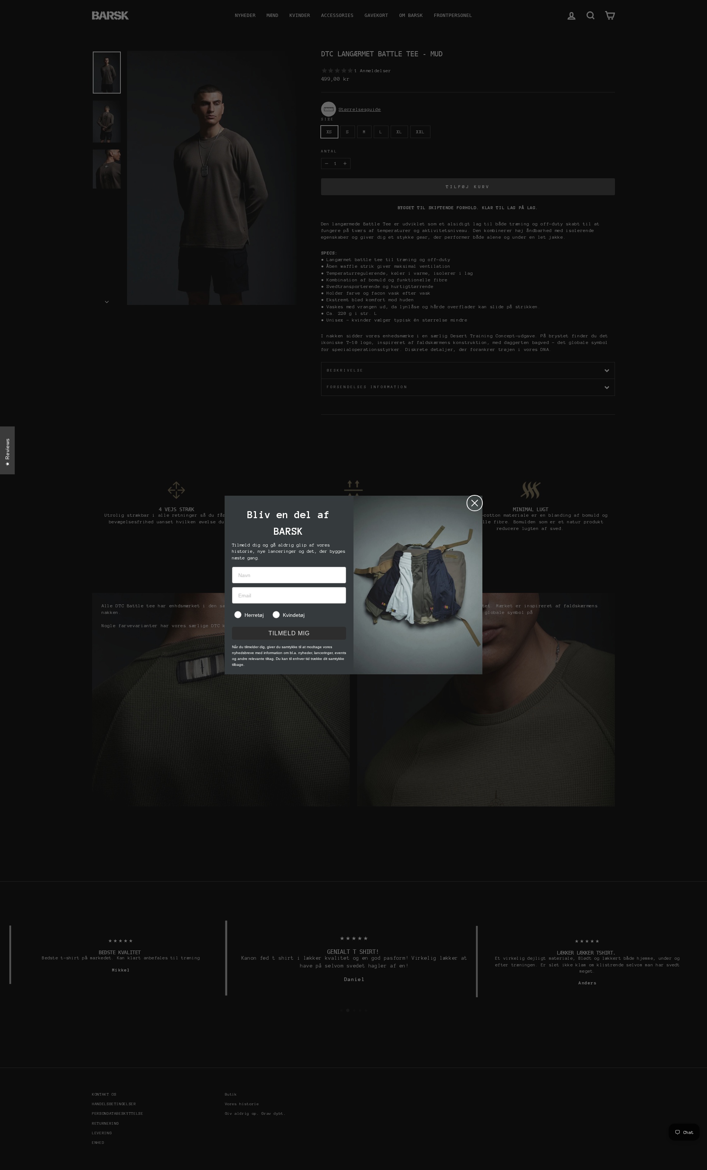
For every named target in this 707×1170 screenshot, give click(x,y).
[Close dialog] (474, 503)
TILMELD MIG (289, 633)
